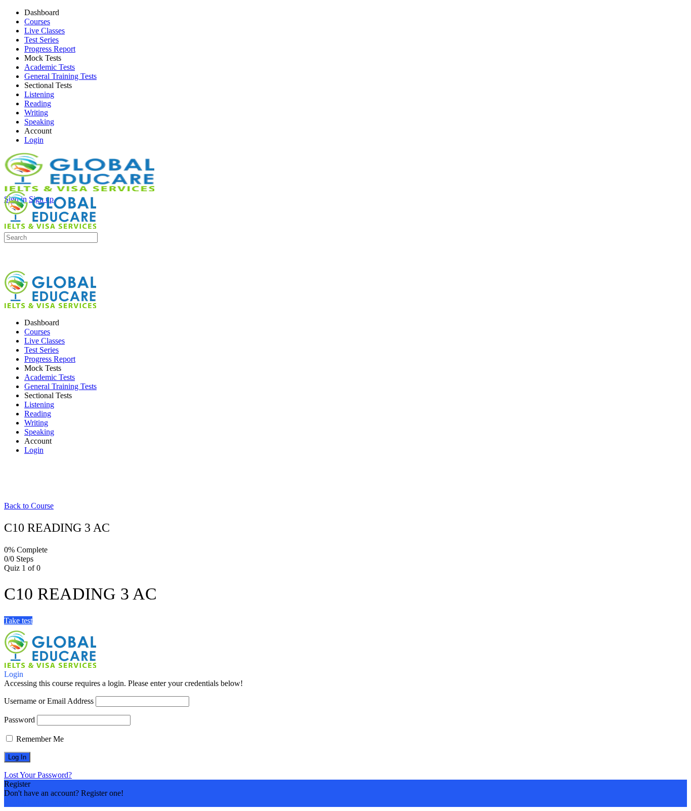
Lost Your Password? (38, 775)
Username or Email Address (49, 701)
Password (19, 719)
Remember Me (39, 739)
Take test (18, 620)
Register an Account (36, 802)
